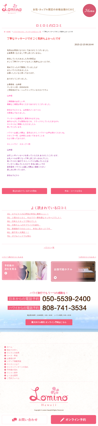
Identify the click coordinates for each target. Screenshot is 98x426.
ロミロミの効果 (13, 353)
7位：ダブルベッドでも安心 (19, 236)
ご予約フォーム (13, 378)
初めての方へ (12, 350)
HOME (8, 31)
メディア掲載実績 (14, 361)
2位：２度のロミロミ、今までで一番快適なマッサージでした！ (34, 217)
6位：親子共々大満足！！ (18, 232)
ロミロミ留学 (12, 373)
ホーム (9, 347)
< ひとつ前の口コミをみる (12, 257)
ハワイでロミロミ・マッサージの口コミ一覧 (27, 31)
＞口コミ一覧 (49, 247)
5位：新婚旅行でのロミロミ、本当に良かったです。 (29, 229)
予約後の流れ (12, 370)
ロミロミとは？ (13, 364)
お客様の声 (11, 358)
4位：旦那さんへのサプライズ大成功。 (24, 225)
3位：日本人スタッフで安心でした (22, 221)
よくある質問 (12, 375)
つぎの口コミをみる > (87, 257)
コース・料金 (12, 355)
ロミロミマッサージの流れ (17, 367)
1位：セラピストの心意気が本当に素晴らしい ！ (28, 214)
